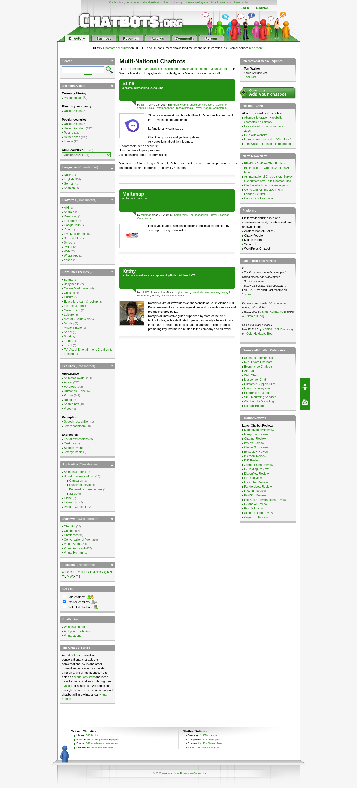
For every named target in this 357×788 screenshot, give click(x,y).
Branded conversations (200, 104)
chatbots (137, 69)
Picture (207, 108)
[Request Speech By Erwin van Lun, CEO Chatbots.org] (305, 386)
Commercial (220, 108)
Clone (68, 498)
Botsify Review (254, 508)
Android (69, 212)
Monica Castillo (272, 329)
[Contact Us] (305, 402)
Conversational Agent (78, 539)
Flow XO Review (255, 491)
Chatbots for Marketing (259, 401)
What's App (71, 255)
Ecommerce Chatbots (258, 366)
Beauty (68, 279)
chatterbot (238, 2)
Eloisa (247, 294)
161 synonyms (210, 747)
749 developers (212, 739)
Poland (68, 132)
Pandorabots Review (258, 486)
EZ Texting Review (256, 469)
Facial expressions (76, 439)
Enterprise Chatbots (257, 392)
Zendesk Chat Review (258, 465)
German (69, 183)
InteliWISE (147, 292)
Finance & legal (74, 306)
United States (73, 111)
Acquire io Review (256, 517)
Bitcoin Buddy (255, 316)
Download (70, 216)
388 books (92, 735)
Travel (198, 108)
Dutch (68, 175)
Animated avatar (74, 378)
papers (115, 739)
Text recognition (164, 108)
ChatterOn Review (256, 447)
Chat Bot (69, 526)
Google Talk (72, 225)
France (68, 141)
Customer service (80, 485)
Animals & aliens (75, 472)
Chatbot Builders (255, 406)
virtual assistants (152, 2)
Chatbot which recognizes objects (266, 185)
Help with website (255, 135)
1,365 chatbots (209, 735)
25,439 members (212, 743)
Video (68, 408)
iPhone (68, 229)
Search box (71, 404)
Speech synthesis (75, 448)
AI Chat (249, 371)
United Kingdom (74, 128)
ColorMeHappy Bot (259, 333)
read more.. (256, 48)
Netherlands (72, 137)
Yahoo (68, 260)
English (174, 104)
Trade (68, 341)
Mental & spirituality (77, 319)
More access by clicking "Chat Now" (267, 139)
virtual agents (134, 2)
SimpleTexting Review (258, 513)
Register (262, 8)
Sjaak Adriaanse (272, 311)
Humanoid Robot (75, 391)
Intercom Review (255, 456)
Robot (68, 400)
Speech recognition (77, 421)
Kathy (129, 271)
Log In (245, 8)
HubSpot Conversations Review (265, 499)
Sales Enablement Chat (259, 358)
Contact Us (200, 773)
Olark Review (253, 478)
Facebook (70, 220)
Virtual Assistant (74, 548)
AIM (66, 207)
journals (103, 739)
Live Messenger (74, 234)
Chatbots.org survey (116, 48)
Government (72, 310)
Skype (68, 242)
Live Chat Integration (258, 388)
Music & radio (73, 327)
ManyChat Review (256, 434)
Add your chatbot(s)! (77, 631)
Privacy (184, 773)
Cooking (69, 293)
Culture (69, 297)
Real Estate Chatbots (258, 362)
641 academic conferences (102, 743)
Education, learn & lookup (81, 301)
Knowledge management (85, 489)
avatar (66, 686)
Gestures (70, 443)
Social (68, 332)
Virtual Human (73, 552)
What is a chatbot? (76, 627)
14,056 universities (103, 747)
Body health (72, 284)
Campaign (76, 480)
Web (183, 104)
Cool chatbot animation (259, 198)
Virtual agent (72, 635)
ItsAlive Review (254, 443)
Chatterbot (71, 535)
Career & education (77, 288)
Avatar (68, 382)
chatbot (129, 87)
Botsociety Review (256, 451)
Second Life (72, 238)
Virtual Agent (72, 544)
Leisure (69, 314)
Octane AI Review (255, 504)
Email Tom (250, 76)
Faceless (223, 214)
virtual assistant (145, 275)
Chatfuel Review (255, 438)
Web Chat (250, 375)
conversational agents (196, 2)
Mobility (69, 323)
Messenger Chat (255, 379)
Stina (128, 83)
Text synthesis (184, 108)
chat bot (167, 2)
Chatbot (113, 2)
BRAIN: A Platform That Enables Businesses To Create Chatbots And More (267, 168)
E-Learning (71, 502)
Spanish (69, 188)
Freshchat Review (256, 482)
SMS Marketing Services (260, 397)
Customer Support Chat (259, 384)
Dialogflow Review (256, 473)
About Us (170, 773)
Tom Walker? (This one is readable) (267, 144)
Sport (67, 336)
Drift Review (252, 460)
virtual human (217, 2)
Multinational (72, 97)
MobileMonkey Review (259, 430)
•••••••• (88, 74)
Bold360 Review (255, 495)
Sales (150, 108)
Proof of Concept (75, 507)
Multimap (133, 194)
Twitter (68, 247)
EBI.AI (144, 104)
